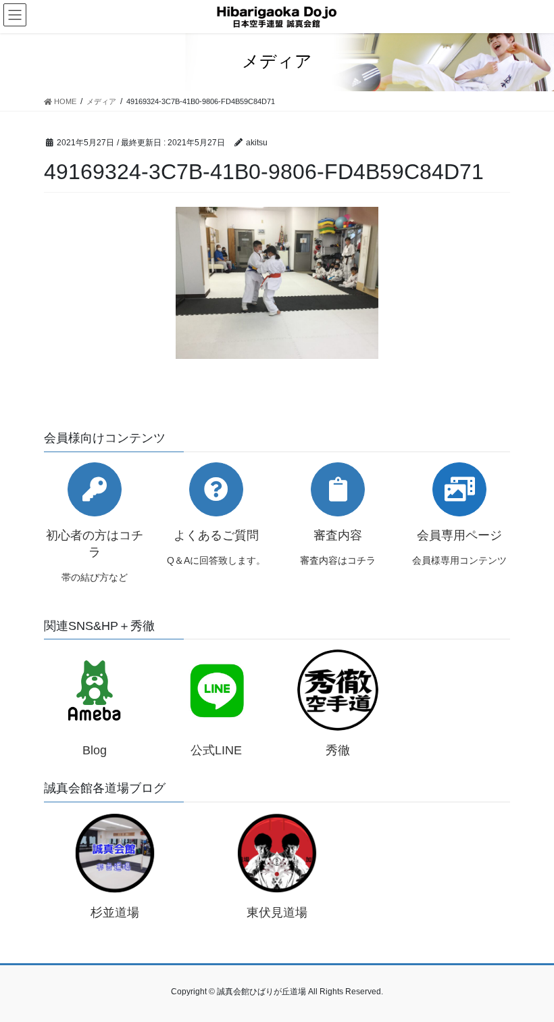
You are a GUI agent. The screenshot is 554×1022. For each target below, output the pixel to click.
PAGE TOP (528, 979)
